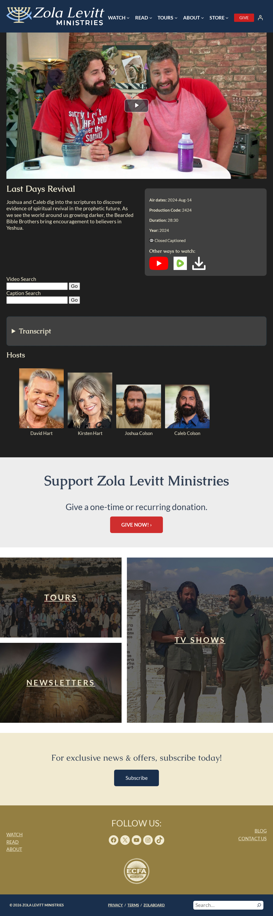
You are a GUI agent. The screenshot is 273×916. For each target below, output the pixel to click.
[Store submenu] (227, 17)
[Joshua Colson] (138, 426)
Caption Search (23, 293)
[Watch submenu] (128, 17)
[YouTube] (158, 268)
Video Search (21, 279)
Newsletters (60, 682)
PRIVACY (115, 905)
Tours (60, 597)
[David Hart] (41, 426)
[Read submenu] (150, 17)
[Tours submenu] (176, 17)
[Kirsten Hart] (90, 426)
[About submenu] (202, 17)
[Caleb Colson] (187, 426)
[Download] (199, 268)
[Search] (259, 905)
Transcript (35, 331)
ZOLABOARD (154, 905)
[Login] (260, 17)
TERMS (133, 905)
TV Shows (200, 639)
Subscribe (137, 778)
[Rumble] (180, 268)
